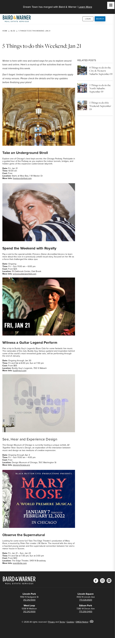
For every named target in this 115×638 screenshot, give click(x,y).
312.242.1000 (29, 599)
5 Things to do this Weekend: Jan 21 (34, 31)
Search (100, 18)
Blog (13, 31)
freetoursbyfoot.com (22, 178)
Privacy (51, 621)
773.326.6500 (85, 599)
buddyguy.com (19, 370)
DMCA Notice (82, 621)
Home (4, 31)
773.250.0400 (85, 611)
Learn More (85, 7)
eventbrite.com (20, 563)
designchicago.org (21, 464)
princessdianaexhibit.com (24, 273)
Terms (62, 621)
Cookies (70, 621)
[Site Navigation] (110, 5)
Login (88, 18)
